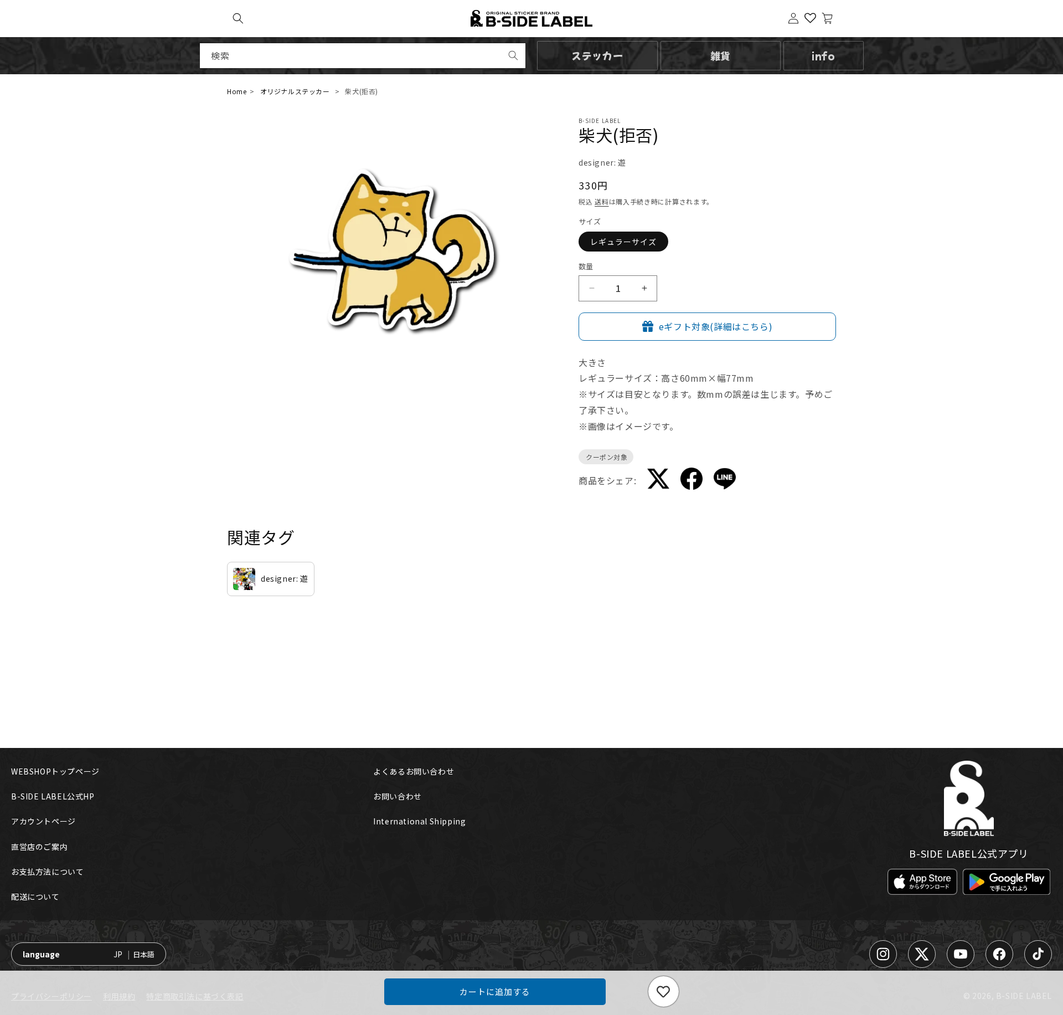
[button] (238, 18)
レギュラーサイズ (623, 241)
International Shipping (419, 821)
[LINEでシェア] (725, 481)
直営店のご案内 (39, 846)
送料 (601, 201)
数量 (586, 266)
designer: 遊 (602, 162)
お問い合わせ (397, 796)
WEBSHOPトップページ (55, 771)
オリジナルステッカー (295, 91)
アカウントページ (43, 821)
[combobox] (362, 55)
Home (236, 91)
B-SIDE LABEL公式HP (53, 796)
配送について (35, 896)
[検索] (513, 55)
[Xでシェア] (658, 481)
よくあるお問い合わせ (413, 771)
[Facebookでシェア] (691, 481)
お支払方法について (47, 871)
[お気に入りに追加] (663, 991)
